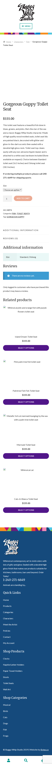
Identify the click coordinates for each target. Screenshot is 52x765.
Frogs (5, 735)
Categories (8, 612)
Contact (7, 637)
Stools (6, 677)
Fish (28, 42)
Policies (6, 630)
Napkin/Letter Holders (13, 664)
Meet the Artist (10, 624)
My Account (8, 643)
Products (7, 606)
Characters (18, 42)
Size (5, 185)
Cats (5, 717)
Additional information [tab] (21, 230)
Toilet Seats (23, 213)
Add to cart (23, 198)
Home (8, 42)
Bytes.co (45, 749)
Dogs (5, 723)
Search (26, 760)
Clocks (6, 658)
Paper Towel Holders (12, 671)
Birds (5, 711)
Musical (6, 705)
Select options (26, 348)
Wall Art (7, 689)
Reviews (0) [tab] (10, 238)
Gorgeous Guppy (15, 217)
